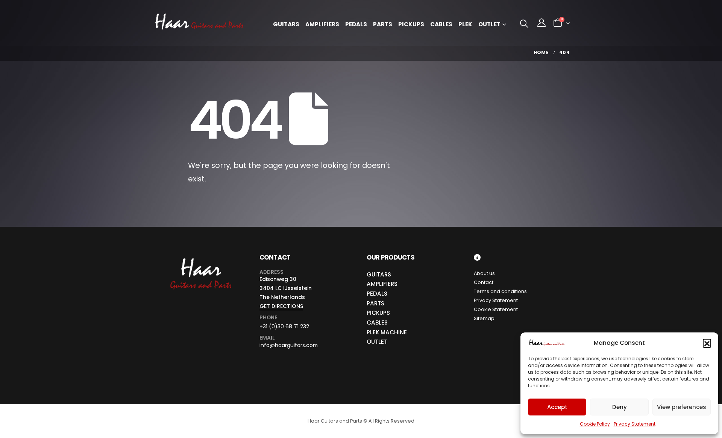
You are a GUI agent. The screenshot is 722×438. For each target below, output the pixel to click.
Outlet (489, 24)
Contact (483, 282)
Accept (557, 407)
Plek (465, 24)
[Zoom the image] (200, 258)
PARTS (375, 303)
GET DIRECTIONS (281, 306)
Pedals (356, 24)
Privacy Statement (634, 424)
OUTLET (377, 342)
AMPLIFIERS (382, 284)
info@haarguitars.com (288, 345)
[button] (707, 343)
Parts (382, 24)
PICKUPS (378, 313)
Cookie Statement (496, 309)
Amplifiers (322, 24)
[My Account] (541, 22)
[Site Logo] (199, 23)
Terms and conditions (500, 291)
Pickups (411, 24)
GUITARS (379, 274)
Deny (619, 407)
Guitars (286, 24)
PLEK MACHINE (387, 332)
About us (484, 273)
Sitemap (484, 318)
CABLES (377, 322)
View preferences (681, 407)
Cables (441, 24)
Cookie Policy (595, 424)
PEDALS (377, 294)
